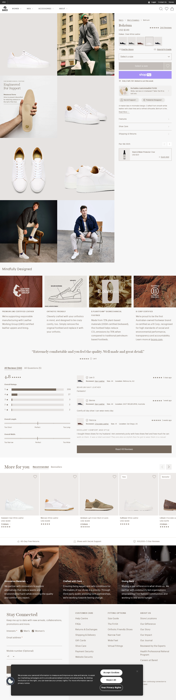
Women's (40, 631)
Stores (171, 2)
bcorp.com (157, 339)
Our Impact (146, 635)
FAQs (78, 624)
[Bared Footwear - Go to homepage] (5, 8)
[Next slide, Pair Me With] (169, 144)
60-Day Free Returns (18, 2)
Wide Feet (113, 640)
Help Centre (81, 618)
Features (123, 119)
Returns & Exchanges (86, 629)
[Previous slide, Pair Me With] (164, 144)
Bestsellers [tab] (56, 467)
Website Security (84, 657)
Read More (123, 112)
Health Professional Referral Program (154, 653)
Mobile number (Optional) (20, 651)
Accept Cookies (111, 673)
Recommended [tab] (41, 467)
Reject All (111, 680)
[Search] (161, 8)
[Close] (137, 671)
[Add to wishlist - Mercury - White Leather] (75, 477)
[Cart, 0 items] (172, 8)
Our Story (145, 629)
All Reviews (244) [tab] (13, 368)
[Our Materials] (29, 574)
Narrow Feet (114, 635)
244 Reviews (166, 28)
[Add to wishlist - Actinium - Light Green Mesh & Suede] (114, 477)
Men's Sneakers (133, 20)
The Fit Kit (113, 624)
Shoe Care (123, 126)
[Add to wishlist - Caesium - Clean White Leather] (35, 477)
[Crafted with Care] (88, 574)
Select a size (141, 66)
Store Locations (148, 618)
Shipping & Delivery (85, 635)
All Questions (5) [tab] (32, 368)
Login (154, 2)
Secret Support (130, 100)
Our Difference (148, 624)
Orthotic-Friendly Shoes (120, 629)
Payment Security (84, 651)
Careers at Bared (149, 660)
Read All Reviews (124, 449)
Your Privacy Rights (111, 688)
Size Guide (113, 618)
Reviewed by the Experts (153, 646)
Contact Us (162, 2)
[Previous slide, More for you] (162, 467)
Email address (15, 638)
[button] (10, 681)
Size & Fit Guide (164, 50)
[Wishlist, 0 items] (166, 8)
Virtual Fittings (115, 646)
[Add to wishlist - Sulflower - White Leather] (154, 477)
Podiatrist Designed (154, 100)
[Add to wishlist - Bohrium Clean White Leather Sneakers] (168, 66)
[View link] (146, 574)
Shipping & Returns (127, 134)
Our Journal (146, 640)
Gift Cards (80, 640)
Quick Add (165, 157)
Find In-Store (127, 50)
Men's (121, 20)
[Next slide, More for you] (169, 467)
